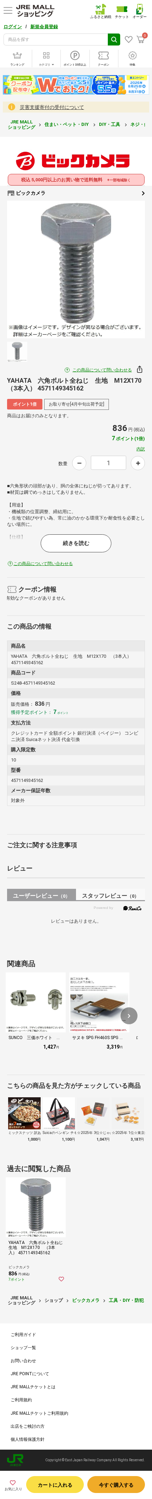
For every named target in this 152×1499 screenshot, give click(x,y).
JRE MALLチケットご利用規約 (39, 1413)
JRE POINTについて (30, 1373)
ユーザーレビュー (41, 895)
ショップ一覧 (23, 1347)
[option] (76, 269)
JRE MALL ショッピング (21, 124)
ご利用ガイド (23, 1334)
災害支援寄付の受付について (52, 107)
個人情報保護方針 (28, 1439)
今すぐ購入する (116, 1485)
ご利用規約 (21, 1399)
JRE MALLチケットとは (33, 1386)
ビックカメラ (30, 193)
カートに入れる (55, 1485)
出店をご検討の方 (28, 1426)
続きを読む (76, 543)
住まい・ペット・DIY (67, 124)
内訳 (140, 449)
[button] (129, 1016)
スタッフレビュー (110, 895)
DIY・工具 (110, 124)
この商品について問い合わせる (102, 370)
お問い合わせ (23, 1360)
